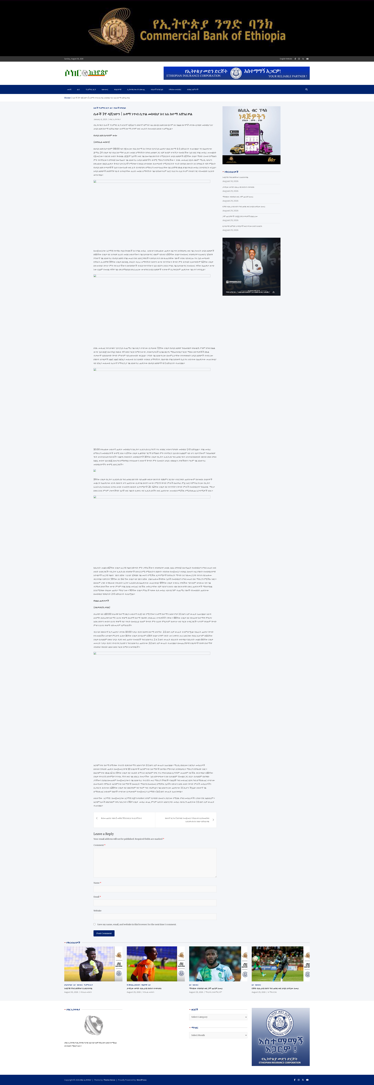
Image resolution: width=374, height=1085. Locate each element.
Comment (99, 845)
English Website (286, 59)
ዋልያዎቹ (117, 89)
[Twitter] (303, 59)
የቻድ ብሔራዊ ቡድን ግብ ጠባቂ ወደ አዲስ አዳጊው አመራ (244, 206)
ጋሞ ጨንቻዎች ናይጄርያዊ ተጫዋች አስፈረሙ (240, 216)
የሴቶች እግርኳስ (157, 89)
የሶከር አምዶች (192, 89)
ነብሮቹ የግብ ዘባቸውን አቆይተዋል (235, 177)
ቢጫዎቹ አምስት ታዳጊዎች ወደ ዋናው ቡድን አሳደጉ (242, 226)
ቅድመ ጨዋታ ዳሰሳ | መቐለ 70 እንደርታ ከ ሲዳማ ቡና (121, 818)
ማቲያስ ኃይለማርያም (213, 992)
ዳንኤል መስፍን (86, 992)
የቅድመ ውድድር (175, 89)
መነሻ (69, 89)
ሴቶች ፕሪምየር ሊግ (101, 108)
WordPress (142, 1080)
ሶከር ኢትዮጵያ (115, 119)
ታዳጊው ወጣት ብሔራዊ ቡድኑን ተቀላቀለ (238, 187)
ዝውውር (105, 89)
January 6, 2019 (100, 119)
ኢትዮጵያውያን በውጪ (136, 89)
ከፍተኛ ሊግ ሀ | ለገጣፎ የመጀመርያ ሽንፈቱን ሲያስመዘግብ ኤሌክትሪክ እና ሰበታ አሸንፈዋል (187, 820)
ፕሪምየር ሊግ (91, 89)
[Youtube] (307, 59)
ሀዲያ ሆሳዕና (68, 985)
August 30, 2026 (71, 992)
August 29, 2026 (134, 992)
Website (97, 910)
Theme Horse (109, 1080)
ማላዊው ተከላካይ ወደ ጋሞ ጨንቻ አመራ (238, 196)
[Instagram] (299, 59)
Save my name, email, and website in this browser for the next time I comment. (136, 924)
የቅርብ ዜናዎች (73, 942)
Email (97, 896)
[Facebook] (295, 59)
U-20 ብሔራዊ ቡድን (133, 985)
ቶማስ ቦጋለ (272, 992)
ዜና (78, 89)
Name (97, 883)
